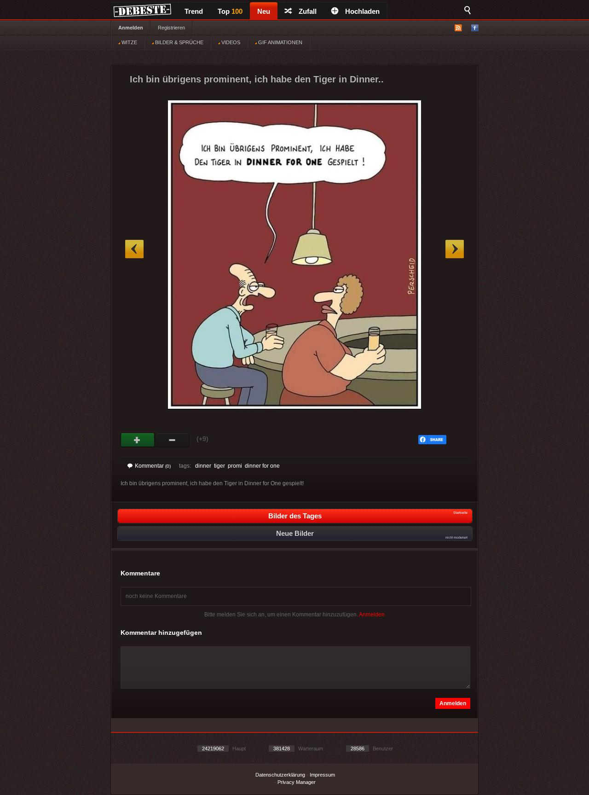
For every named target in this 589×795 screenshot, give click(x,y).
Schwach (172, 440)
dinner (203, 466)
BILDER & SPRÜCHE (178, 42)
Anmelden (130, 27)
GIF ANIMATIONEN (279, 42)
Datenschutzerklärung (280, 775)
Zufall (308, 11)
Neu (263, 11)
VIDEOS (230, 42)
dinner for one (262, 466)
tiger (219, 466)
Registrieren (171, 27)
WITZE (128, 42)
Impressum (322, 775)
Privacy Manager (296, 782)
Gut (138, 440)
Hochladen (362, 11)
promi (235, 466)
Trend (194, 11)
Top (230, 11)
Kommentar (153, 466)
